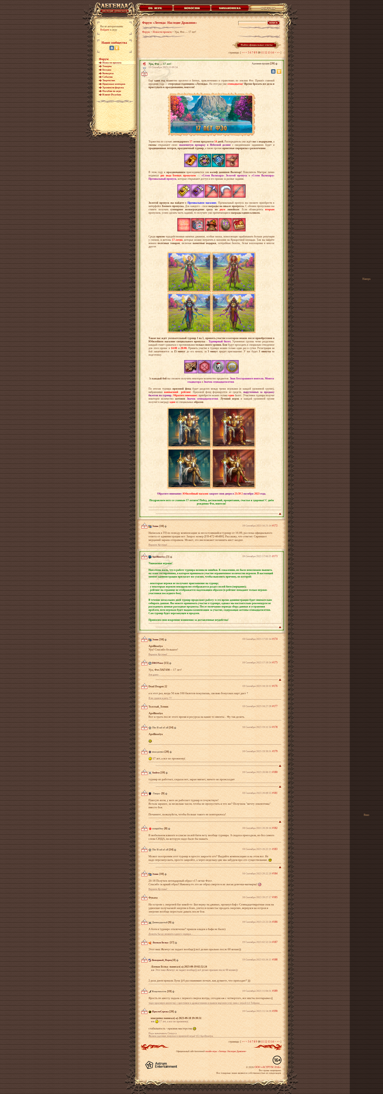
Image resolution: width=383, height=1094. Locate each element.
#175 (274, 662)
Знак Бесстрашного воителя (247, 378)
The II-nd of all (160, 727)
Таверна (107, 66)
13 (269, 52)
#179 (274, 751)
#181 (274, 792)
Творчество (108, 80)
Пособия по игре (111, 91)
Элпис (155, 526)
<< (243, 52)
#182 (274, 828)
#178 (274, 727)
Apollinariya (159, 556)
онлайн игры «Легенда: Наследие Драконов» (225, 1051)
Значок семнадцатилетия (219, 381)
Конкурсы (108, 73)
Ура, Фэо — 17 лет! (160, 63)
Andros (156, 772)
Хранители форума (113, 87)
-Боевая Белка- (160, 942)
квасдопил (158, 751)
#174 (274, 639)
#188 (274, 959)
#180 (274, 772)
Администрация (261, 63)
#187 (274, 942)
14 (272, 52)
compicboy (158, 828)
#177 (274, 706)
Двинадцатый (160, 922)
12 (265, 52)
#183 (274, 849)
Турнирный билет (220, 341)
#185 (274, 897)
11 (262, 52)
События (107, 76)
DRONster (157, 663)
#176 (274, 686)
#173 (274, 556)
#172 (274, 525)
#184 (274, 873)
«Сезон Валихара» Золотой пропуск (224, 175)
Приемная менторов (113, 84)
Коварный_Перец (162, 960)
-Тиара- (156, 793)
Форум (104, 59)
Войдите (104, 29)
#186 (274, 921)
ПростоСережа (160, 1011)
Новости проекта (111, 62)
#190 (274, 1011)
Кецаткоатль (159, 991)
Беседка (106, 69)
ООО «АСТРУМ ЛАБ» (267, 1067)
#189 (274, 990)
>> (278, 52)
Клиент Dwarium (111, 94)
